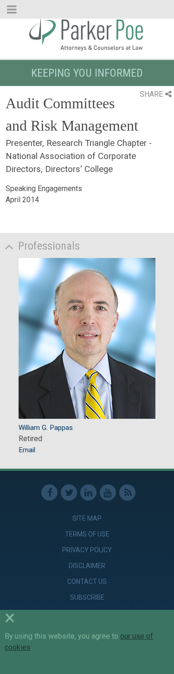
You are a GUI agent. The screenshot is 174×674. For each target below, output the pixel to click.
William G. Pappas (46, 427)
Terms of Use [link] (87, 534)
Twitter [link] (69, 492)
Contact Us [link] (87, 581)
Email (27, 450)
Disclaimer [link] (87, 565)
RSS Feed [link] (127, 492)
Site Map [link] (87, 518)
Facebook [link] (49, 492)
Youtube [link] (108, 492)
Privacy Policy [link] (87, 550)
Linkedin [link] (88, 492)
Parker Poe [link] (87, 34)
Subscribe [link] (87, 597)
